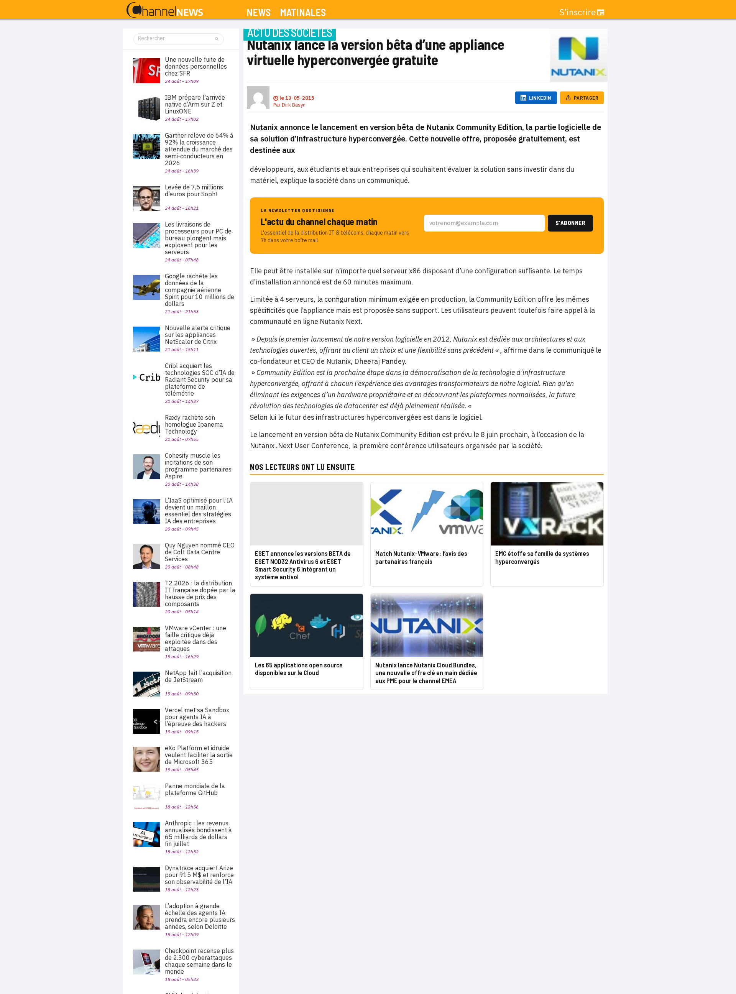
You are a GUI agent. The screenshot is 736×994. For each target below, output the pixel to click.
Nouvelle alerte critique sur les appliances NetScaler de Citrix (197, 334)
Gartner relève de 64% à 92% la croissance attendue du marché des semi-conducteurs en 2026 (199, 149)
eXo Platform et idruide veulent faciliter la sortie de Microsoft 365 (199, 755)
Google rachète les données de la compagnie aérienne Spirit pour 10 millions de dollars (199, 289)
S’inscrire (578, 12)
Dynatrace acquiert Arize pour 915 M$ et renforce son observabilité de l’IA (199, 875)
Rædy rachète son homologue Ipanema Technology (194, 424)
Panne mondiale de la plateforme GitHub (195, 789)
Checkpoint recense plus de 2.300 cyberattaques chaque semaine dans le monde (199, 961)
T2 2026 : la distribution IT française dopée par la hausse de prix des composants (200, 593)
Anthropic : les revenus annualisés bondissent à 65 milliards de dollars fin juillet (198, 833)
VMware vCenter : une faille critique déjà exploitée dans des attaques (195, 638)
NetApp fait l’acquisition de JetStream (198, 676)
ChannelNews (165, 10)
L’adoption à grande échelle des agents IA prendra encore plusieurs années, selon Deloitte (200, 916)
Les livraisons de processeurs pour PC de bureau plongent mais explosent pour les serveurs (198, 238)
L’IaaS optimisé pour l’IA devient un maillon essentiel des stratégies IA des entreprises (199, 510)
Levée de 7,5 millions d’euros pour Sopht (194, 190)
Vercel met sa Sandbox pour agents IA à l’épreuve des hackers (197, 717)
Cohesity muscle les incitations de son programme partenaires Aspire (198, 466)
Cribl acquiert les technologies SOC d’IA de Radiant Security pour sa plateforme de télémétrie (200, 379)
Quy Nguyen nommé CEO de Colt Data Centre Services (200, 552)
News (258, 12)
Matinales (303, 12)
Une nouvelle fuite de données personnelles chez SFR (196, 66)
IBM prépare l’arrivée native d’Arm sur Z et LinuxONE (195, 104)
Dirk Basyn (294, 105)
